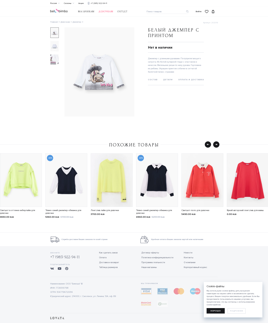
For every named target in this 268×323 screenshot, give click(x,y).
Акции (81, 3)
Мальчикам (86, 11)
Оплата (103, 257)
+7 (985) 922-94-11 (99, 3)
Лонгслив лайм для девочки (105, 210)
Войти (198, 11)
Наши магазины (149, 267)
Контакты (188, 257)
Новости (188, 252)
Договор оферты (150, 252)
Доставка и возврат (109, 262)
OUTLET (122, 11)
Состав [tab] (153, 79)
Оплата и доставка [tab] (191, 79)
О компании (189, 262)
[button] (208, 144)
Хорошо (215, 311)
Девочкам (105, 11)
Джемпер (76, 22)
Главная (54, 22)
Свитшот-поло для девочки (195, 210)
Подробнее (236, 311)
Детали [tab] (168, 79)
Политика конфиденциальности (157, 257)
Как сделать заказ (108, 252)
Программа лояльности (153, 262)
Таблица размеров (108, 267)
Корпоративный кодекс (195, 267)
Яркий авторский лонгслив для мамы (245, 210)
